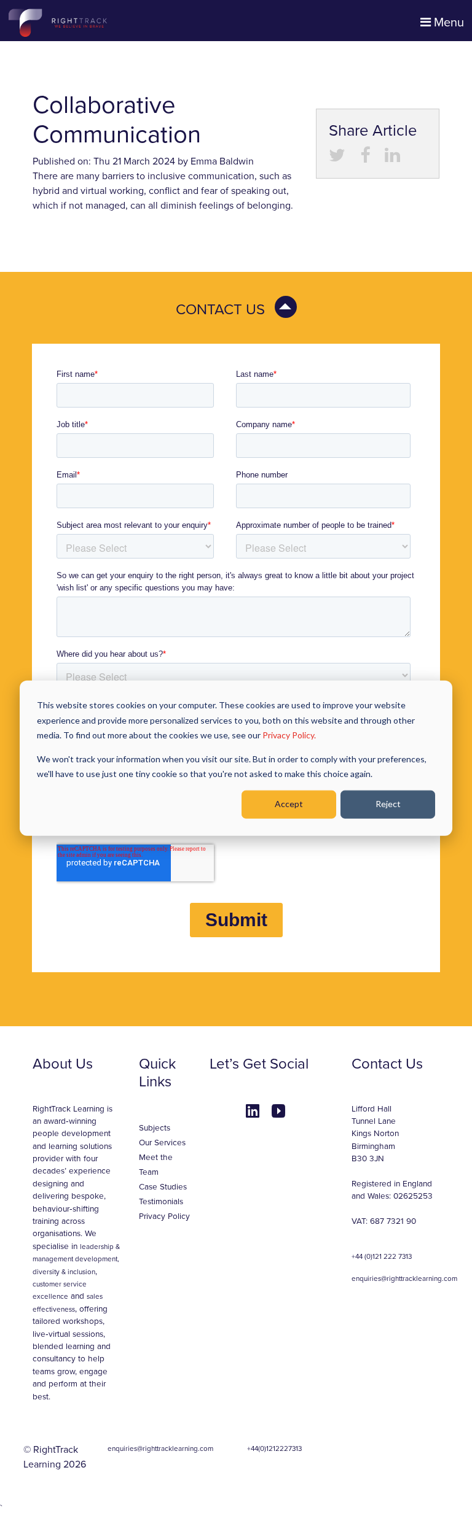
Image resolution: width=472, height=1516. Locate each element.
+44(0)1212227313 (274, 1448)
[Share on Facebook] (365, 158)
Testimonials (161, 1202)
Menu (447, 22)
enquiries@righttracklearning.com (404, 1278)
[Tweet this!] (337, 158)
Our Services (162, 1143)
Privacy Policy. (289, 735)
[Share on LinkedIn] (392, 158)
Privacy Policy (164, 1216)
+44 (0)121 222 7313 (382, 1256)
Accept (289, 804)
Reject (388, 804)
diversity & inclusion (64, 1271)
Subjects (154, 1128)
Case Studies (163, 1187)
